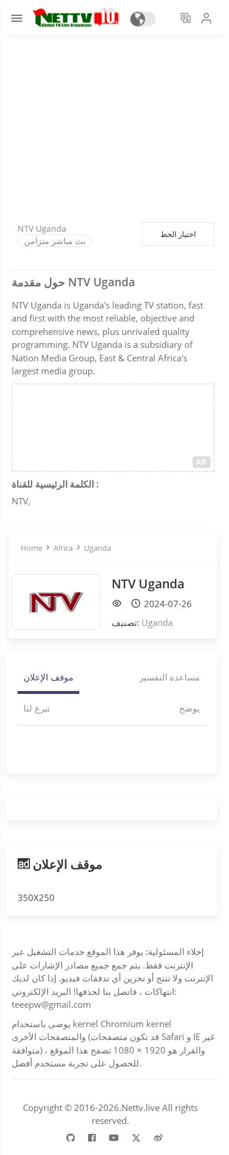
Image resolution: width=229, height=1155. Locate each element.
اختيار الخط (178, 234)
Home (31, 548)
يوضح (189, 708)
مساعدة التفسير (169, 677)
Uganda (97, 548)
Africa (63, 548)
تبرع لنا (36, 708)
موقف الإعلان (48, 677)
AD (201, 462)
